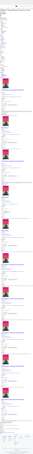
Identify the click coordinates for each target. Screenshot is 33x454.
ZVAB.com (29, 448)
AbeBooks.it (15, 448)
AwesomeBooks (13, 96)
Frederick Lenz (2, 198)
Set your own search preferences (11, 432)
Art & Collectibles (18, 8)
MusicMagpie (12, 134)
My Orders (4, 440)
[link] (0, 16)
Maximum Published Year (3, 47)
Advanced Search (2, 8)
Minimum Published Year (2, 46)
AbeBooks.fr (11, 448)
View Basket (4, 441)
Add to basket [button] (3, 147)
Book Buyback (9, 439)
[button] (6, 20)
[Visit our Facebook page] (25, 437)
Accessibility (15, 444)
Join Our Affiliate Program (10, 438)
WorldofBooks (14, 237)
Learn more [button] (1, 77)
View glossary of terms (5, 432)
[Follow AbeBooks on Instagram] (25, 439)
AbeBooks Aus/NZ (18, 448)
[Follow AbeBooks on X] (25, 438)
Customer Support (21, 438)
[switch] (1, 66)
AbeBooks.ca (22, 448)
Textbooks (23, 8)
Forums (14, 440)
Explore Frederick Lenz (14, 115)
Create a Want (1, 426)
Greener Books (12, 406)
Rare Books (13, 8)
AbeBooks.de (8, 448)
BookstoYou (14, 339)
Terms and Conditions (25, 451)
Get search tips (1, 432)
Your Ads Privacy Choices (16, 442)
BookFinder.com (16, 449)
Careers (14, 439)
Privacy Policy (15, 441)
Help (31, 6)
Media (14, 438)
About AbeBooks (15, 437)
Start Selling (31, 8)
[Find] (16, 6)
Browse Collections (8, 8)
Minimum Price (1, 60)
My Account (26, 6)
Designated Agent (15, 443)
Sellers (27, 8)
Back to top (16, 434)
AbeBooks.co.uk (4, 448)
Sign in (23, 6)
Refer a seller (9, 440)
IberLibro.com (26, 448)
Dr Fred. (2, 367)
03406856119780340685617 (8, 94)
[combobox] (3, 13)
